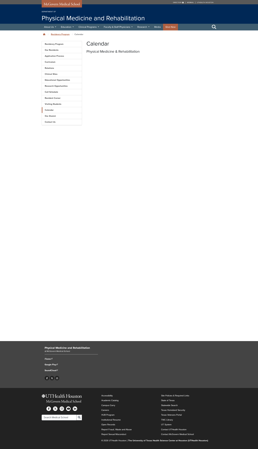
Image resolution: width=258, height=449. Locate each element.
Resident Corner (52, 98)
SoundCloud (51, 370)
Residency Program (60, 34)
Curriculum (50, 62)
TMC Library (167, 420)
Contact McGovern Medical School (177, 434)
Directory (177, 2)
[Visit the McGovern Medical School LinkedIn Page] (75, 408)
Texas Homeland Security (173, 410)
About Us (49, 27)
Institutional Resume (111, 420)
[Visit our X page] (52, 378)
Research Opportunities (56, 86)
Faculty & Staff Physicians (117, 27)
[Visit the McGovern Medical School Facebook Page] (48, 408)
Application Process (54, 56)
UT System (166, 424)
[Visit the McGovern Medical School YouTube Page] (68, 408)
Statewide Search (169, 405)
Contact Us (50, 122)
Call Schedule (51, 92)
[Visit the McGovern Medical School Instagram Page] (62, 408)
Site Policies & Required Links (175, 395)
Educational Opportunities (57, 80)
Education (66, 27)
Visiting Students (53, 104)
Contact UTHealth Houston (173, 429)
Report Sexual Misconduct (113, 434)
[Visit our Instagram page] (57, 378)
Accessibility (107, 395)
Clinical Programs (88, 27)
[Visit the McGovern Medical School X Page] (55, 408)
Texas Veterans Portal (171, 415)
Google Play (51, 364)
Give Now (170, 27)
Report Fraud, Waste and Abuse (116, 429)
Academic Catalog (110, 400)
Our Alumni (50, 116)
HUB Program (108, 415)
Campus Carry (108, 405)
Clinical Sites (51, 74)
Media (157, 27)
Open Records (108, 424)
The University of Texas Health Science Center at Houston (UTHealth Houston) (168, 440)
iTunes (49, 359)
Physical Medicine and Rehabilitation (67, 347)
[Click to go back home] (44, 34)
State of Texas (168, 400)
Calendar (49, 110)
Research (142, 27)
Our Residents (52, 50)
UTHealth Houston (205, 2)
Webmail (190, 2)
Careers (105, 410)
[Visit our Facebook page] (47, 378)
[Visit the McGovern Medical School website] (61, 4)
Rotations (49, 68)
